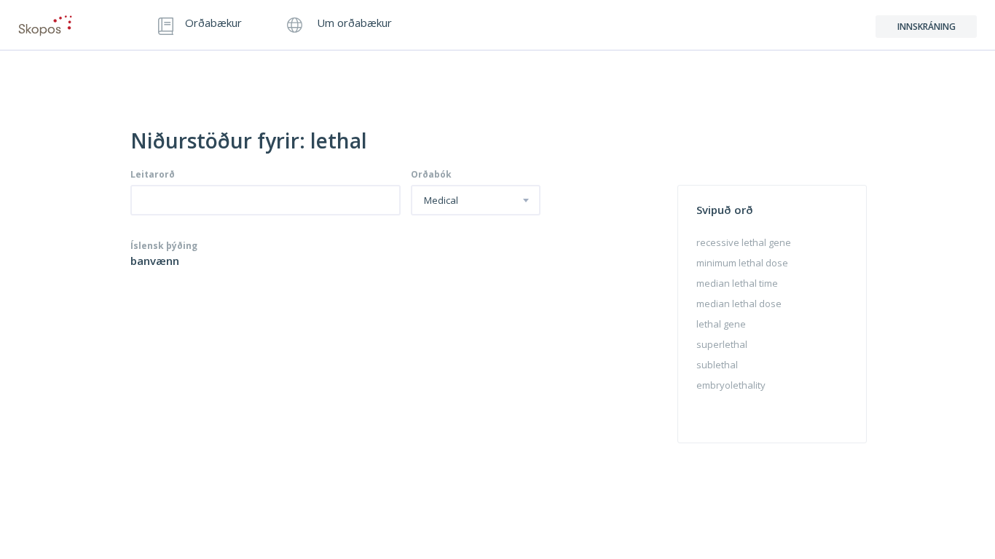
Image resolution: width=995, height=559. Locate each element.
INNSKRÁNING (926, 26)
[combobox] (475, 200)
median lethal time (737, 283)
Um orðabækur (353, 23)
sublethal (717, 364)
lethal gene (721, 323)
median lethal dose (739, 303)
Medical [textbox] (441, 201)
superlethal (721, 344)
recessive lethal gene (743, 242)
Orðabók (431, 174)
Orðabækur (213, 23)
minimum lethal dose (742, 262)
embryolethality (731, 385)
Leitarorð (152, 174)
